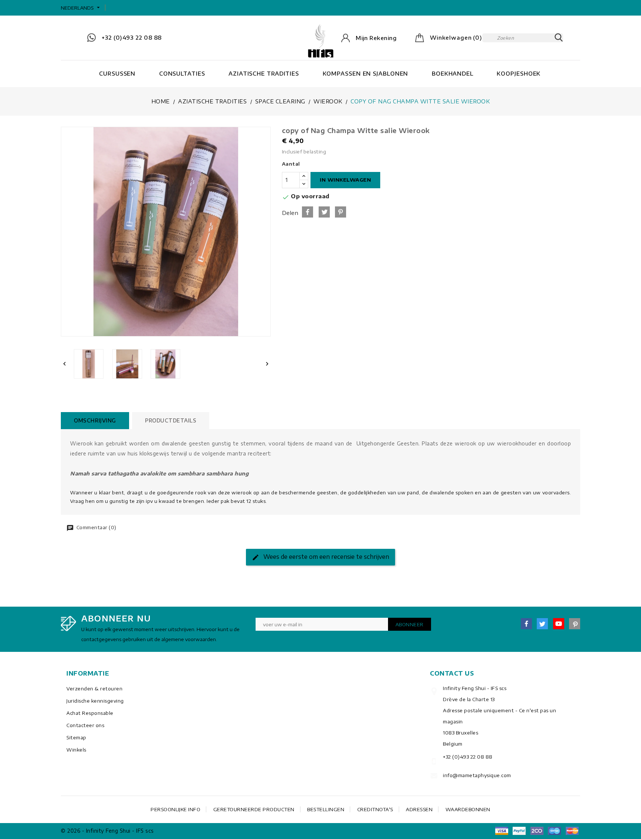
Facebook (526, 623)
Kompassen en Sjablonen (365, 73)
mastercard (555, 831)
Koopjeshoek (518, 73)
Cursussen (117, 73)
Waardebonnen (468, 809)
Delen (307, 212)
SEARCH (558, 37)
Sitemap (76, 737)
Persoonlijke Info (175, 809)
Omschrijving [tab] (95, 420)
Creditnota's (375, 809)
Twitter (542, 623)
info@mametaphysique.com (477, 775)
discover (519, 831)
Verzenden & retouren (94, 689)
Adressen (419, 809)
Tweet (324, 212)
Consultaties (182, 73)
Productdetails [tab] (170, 420)
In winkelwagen (345, 180)
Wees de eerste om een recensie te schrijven (325, 556)
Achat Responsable (90, 713)
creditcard (572, 831)
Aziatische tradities (264, 73)
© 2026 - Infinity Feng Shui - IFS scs (107, 831)
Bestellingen (325, 809)
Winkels (76, 750)
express (537, 831)
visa (501, 831)
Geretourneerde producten (254, 809)
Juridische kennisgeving (95, 701)
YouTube (558, 623)
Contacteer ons (85, 725)
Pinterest (340, 212)
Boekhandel (452, 73)
